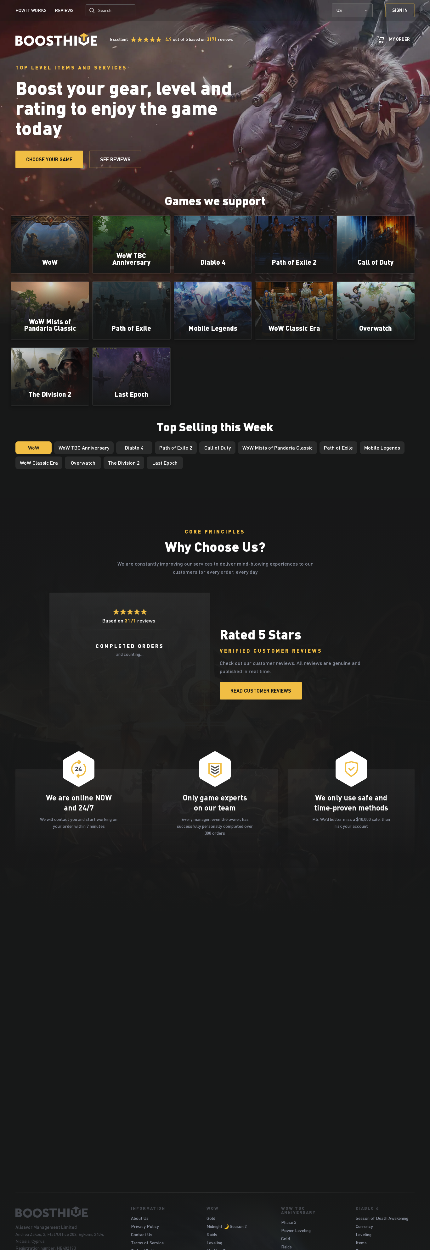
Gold (211, 1218)
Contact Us (141, 1234)
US (339, 10)
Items (361, 1242)
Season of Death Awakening (382, 1218)
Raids (212, 1234)
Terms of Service (147, 1242)
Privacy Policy (145, 1226)
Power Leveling (296, 1230)
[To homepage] (65, 1212)
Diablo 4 (367, 1208)
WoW (213, 1208)
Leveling (214, 1242)
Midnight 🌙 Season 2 (227, 1226)
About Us (140, 1218)
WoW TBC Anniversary (298, 1210)
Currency (364, 1226)
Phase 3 (288, 1222)
